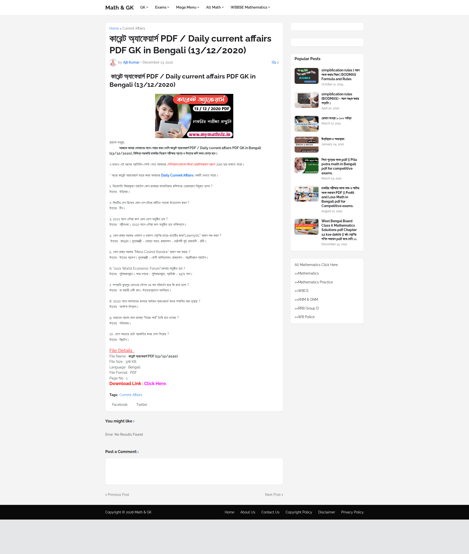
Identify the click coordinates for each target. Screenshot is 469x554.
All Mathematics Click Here (316, 265)
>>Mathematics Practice (314, 282)
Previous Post (118, 495)
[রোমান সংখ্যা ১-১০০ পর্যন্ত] (307, 124)
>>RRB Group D (307, 308)
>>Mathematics (307, 273)
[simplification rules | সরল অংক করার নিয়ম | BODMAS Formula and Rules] (307, 76)
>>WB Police (305, 317)
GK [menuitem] (142, 7)
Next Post (273, 495)
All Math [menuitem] (213, 7)
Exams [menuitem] (160, 7)
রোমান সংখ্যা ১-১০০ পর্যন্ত (336, 118)
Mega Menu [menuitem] (186, 7)
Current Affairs (133, 28)
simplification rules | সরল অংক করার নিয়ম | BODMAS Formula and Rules (340, 74)
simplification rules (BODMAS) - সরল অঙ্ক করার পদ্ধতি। (340, 98)
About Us (247, 512)
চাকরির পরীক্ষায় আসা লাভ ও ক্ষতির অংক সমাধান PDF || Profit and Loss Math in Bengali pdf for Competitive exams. (340, 197)
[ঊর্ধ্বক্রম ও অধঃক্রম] (307, 145)
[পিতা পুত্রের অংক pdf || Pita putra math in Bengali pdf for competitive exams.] (307, 165)
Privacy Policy (352, 512)
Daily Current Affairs (177, 175)
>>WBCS (302, 291)
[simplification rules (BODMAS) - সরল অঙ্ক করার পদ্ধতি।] (307, 100)
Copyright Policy (299, 512)
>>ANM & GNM (306, 299)
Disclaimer (326, 512)
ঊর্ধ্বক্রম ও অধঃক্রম (332, 139)
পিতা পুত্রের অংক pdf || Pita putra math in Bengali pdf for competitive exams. (339, 166)
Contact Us (270, 512)
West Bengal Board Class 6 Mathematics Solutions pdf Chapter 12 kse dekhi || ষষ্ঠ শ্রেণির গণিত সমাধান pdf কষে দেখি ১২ (339, 230)
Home (114, 28)
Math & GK (119, 7)
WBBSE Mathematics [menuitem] (249, 7)
